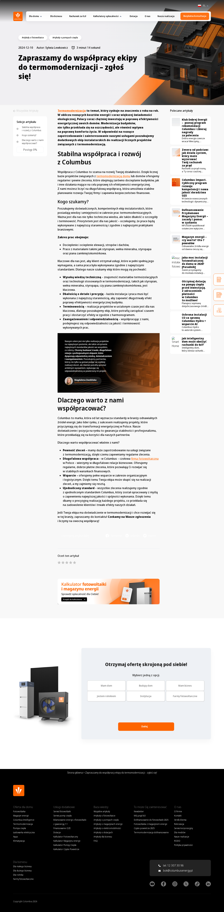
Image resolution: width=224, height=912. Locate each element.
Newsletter (139, 811)
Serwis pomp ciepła (62, 815)
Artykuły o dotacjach (103, 832)
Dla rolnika (18, 874)
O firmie (178, 811)
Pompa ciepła (19, 828)
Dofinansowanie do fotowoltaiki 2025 (151, 819)
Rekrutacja (179, 824)
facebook (116, 536)
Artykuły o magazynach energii (108, 824)
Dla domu (34, 16)
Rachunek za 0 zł (77, 16)
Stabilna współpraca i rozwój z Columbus (31, 129)
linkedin (135, 536)
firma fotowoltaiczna (145, 459)
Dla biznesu (56, 16)
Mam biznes (185, 685)
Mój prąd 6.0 (140, 815)
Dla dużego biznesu (22, 870)
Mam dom (106, 685)
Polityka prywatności (183, 845)
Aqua (15, 836)
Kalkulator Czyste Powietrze (66, 849)
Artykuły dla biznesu (103, 836)
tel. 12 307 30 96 (173, 865)
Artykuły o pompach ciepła (106, 819)
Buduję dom (145, 685)
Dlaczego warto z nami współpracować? (33, 142)
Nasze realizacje (166, 16)
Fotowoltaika (19, 811)
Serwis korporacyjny (183, 828)
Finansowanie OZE (62, 828)
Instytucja (145, 696)
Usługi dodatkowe (64, 807)
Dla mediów (179, 832)
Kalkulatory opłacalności (106, 16)
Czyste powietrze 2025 (144, 828)
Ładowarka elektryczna (24, 832)
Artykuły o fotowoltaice (104, 815)
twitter (152, 536)
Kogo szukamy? (29, 135)
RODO (177, 840)
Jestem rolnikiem (106, 696)
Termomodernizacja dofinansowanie (151, 832)
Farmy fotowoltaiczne (185, 696)
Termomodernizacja (72, 111)
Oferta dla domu (23, 807)
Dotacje (134, 16)
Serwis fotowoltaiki (62, 811)
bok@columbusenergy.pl (178, 870)
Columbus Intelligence (23, 819)
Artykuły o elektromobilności (107, 828)
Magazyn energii (21, 815)
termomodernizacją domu (113, 176)
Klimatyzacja (19, 840)
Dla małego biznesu (22, 866)
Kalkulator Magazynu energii (66, 840)
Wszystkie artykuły (102, 811)
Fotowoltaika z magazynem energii (150, 824)
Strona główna (75, 772)
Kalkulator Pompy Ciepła (64, 845)
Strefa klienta (180, 819)
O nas (147, 16)
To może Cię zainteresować (150, 807)
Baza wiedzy (101, 807)
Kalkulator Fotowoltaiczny (65, 836)
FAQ (96, 840)
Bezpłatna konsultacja (194, 16)
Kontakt (177, 815)
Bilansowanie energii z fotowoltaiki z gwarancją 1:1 (69, 822)
